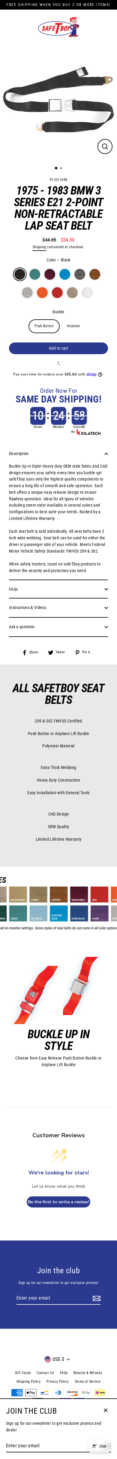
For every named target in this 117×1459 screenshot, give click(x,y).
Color (58, 260)
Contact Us (45, 1373)
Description (19, 453)
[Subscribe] (95, 1298)
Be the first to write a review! (58, 1202)
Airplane (73, 326)
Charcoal (80, 274)
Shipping (39, 247)
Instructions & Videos (27, 607)
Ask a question (22, 626)
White (87, 292)
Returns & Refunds (88, 1373)
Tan (72, 292)
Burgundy (50, 274)
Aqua (34, 274)
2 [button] (61, 168)
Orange (42, 292)
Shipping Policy (28, 1381)
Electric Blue (64, 274)
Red (57, 292)
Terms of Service (87, 1381)
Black (20, 274)
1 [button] (56, 168)
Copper (94, 274)
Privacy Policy (57, 1381)
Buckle (58, 311)
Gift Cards (23, 1373)
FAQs (13, 589)
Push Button (44, 326)
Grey (27, 292)
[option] (58, 102)
